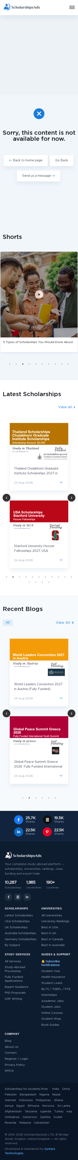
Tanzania (31, 1111)
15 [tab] (49, 582)
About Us (11, 1047)
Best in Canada (52, 939)
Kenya (9, 1106)
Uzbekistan (41, 1122)
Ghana (58, 1100)
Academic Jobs (52, 1001)
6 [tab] (42, 364)
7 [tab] (49, 364)
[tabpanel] (39, 495)
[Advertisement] (39, 55)
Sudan (58, 1117)
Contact (11, 1052)
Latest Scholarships (19, 915)
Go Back (61, 160)
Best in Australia (53, 945)
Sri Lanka (63, 1106)
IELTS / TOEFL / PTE (55, 989)
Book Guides (50, 1025)
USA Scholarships (17, 921)
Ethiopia (33, 1106)
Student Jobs (51, 1007)
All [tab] (8, 622)
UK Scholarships (16, 927)
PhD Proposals (15, 993)
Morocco (48, 1106)
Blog (8, 1041)
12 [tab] (29, 582)
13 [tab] (36, 582)
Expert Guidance (16, 987)
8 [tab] (55, 364)
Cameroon (30, 1117)
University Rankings (55, 921)
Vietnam (10, 1100)
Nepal (56, 1094)
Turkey (58, 1111)
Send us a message (37, 175)
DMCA (9, 1070)
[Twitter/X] (17, 897)
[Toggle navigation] (69, 7)
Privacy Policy (15, 1065)
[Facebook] (8, 897)
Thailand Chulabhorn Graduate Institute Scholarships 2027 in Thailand (36, 473)
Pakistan (11, 1094)
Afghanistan (13, 1111)
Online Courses (52, 1013)
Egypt (20, 1106)
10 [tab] (68, 364)
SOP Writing (13, 999)
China (66, 1089)
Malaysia (25, 1122)
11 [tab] (71, 577)
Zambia (45, 1117)
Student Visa (50, 971)
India (55, 1089)
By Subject (12, 945)
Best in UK (48, 933)
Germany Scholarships (21, 939)
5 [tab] (36, 364)
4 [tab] (29, 364)
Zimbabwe (12, 1117)
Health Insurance (53, 977)
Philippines (43, 1100)
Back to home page (27, 160)
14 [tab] (42, 582)
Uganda (45, 1111)
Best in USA (49, 927)
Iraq (69, 1111)
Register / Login (16, 1059)
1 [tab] (10, 364)
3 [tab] (23, 364)
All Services (13, 961)
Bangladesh (28, 1094)
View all (65, 407)
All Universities (51, 915)
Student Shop (51, 1018)
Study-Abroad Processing (15, 969)
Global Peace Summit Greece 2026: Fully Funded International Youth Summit (38, 766)
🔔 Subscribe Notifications (50, 963)
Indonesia (26, 1100)
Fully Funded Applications (14, 979)
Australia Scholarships (20, 933)
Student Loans (51, 983)
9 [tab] (62, 364)
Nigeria (44, 1094)
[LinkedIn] (27, 897)
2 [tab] (16, 364)
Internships (49, 995)
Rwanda (10, 1122)
